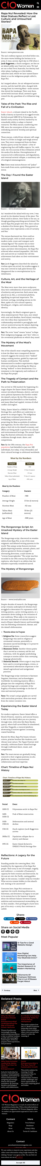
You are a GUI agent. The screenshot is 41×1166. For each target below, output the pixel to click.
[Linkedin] (3, 931)
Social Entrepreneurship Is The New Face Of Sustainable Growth (29, 1064)
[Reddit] (12, 931)
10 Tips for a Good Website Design (25, 944)
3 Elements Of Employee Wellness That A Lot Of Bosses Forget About (27, 978)
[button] (38, 7)
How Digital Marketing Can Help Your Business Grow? (27, 955)
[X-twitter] (8, 931)
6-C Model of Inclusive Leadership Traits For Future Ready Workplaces (30, 1019)
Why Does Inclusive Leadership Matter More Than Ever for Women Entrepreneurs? (9, 1065)
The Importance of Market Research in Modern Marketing (26, 966)
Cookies (19, 1157)
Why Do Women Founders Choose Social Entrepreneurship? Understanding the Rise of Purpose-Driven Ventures (9, 1021)
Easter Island (6, 112)
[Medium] (17, 931)
